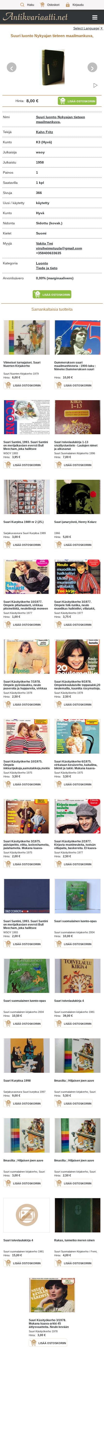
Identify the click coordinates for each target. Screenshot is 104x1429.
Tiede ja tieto (47, 268)
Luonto (42, 263)
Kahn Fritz (44, 132)
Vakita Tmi (44, 243)
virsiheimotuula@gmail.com (59, 248)
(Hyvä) (46, 142)
